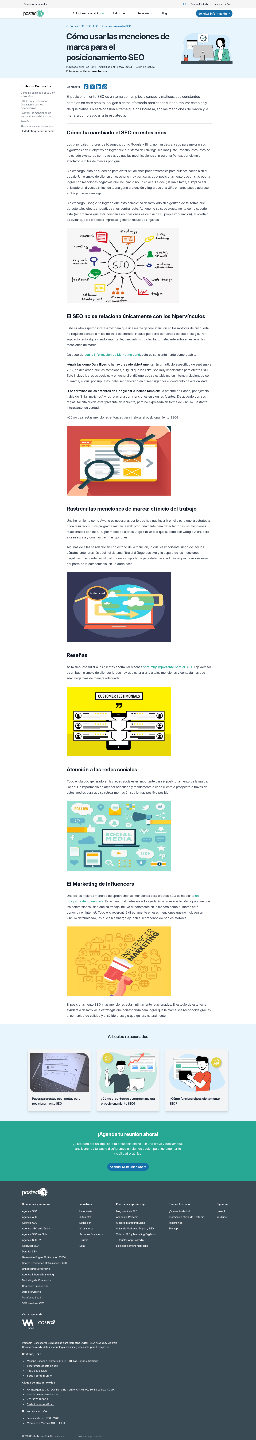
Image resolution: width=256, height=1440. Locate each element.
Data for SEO (29, 1251)
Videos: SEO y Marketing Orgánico (136, 1234)
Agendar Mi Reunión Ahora (128, 1167)
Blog (164, 13)
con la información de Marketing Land (112, 354)
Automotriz (85, 1216)
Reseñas (26, 121)
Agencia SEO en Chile (34, 1234)
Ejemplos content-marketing (132, 1245)
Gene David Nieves (95, 71)
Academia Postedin (127, 1216)
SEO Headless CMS (33, 1303)
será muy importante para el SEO (167, 667)
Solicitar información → (214, 13)
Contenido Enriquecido (35, 1286)
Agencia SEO (29, 1211)
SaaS (82, 1245)
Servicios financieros (91, 1234)
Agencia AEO (29, 1216)
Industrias (119, 13)
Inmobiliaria (85, 1211)
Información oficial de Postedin (186, 1216)
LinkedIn (221, 1211)
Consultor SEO (30, 1245)
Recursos (143, 13)
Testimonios (175, 1222)
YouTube (222, 1216)
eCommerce (86, 1228)
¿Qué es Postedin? (179, 1211)
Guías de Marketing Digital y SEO (135, 1228)
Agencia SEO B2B (32, 1239)
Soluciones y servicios (87, 13)
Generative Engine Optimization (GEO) (44, 1257)
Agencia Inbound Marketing (38, 1274)
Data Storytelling (31, 1291)
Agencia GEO (29, 1222)
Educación (85, 1222)
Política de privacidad (90, 1436)
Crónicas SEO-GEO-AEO (82, 26)
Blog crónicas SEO (126, 1211)
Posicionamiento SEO (116, 26)
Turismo (83, 1239)
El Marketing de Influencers (37, 131)
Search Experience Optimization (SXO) (44, 1263)
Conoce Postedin (199, 4)
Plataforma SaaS (31, 1297)
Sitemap (173, 1228)
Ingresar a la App (222, 4)
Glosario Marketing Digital (130, 1222)
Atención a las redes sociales (37, 126)
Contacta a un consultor (36, 4)
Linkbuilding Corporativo (36, 1268)
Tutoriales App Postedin (130, 1239)
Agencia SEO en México (36, 1228)
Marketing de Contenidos (36, 1280)
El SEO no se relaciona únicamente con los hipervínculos (34, 104)
